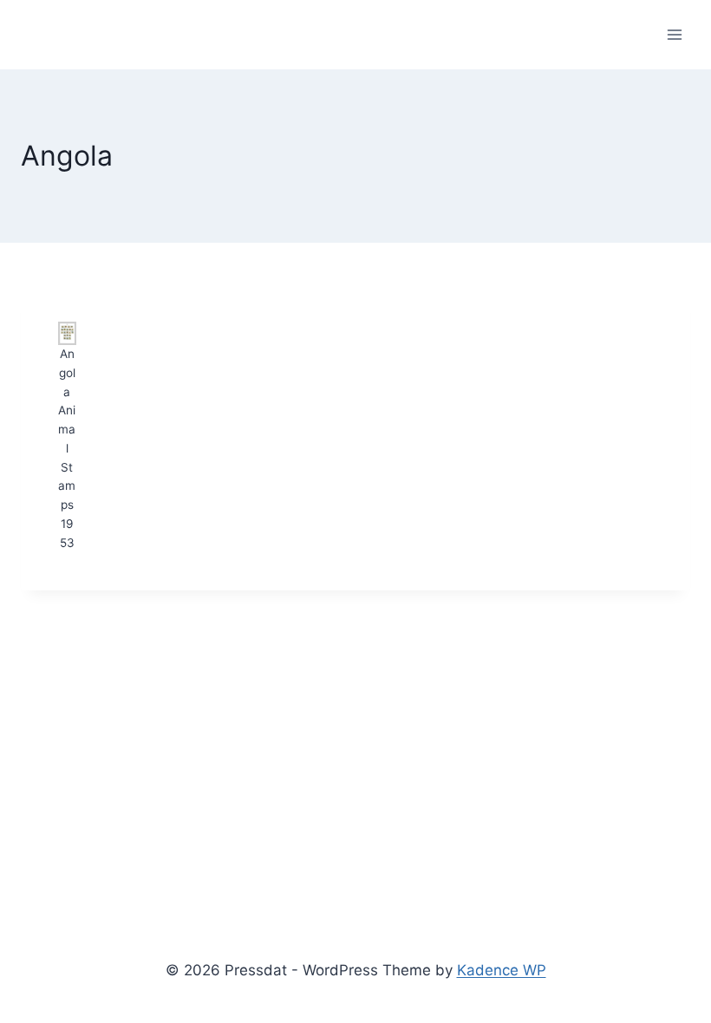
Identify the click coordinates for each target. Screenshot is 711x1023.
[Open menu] (674, 34)
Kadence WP (501, 970)
